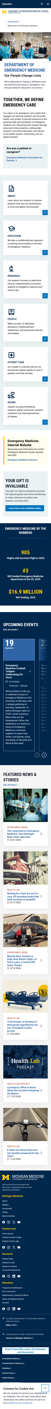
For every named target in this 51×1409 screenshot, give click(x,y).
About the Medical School (13, 1299)
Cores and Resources (11, 1270)
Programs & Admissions (12, 1288)
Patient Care (9, 1228)
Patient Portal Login (10, 1241)
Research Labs (8, 1263)
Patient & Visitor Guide (11, 1237)
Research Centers (9, 1266)
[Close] (45, 1388)
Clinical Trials (7, 1259)
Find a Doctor (7, 1234)
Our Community (9, 1291)
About (4, 1201)
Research (7, 1253)
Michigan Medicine (12, 1196)
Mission (5, 1205)
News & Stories (8, 1216)
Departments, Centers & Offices (15, 1295)
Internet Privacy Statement (19, 1403)
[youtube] (18, 1222)
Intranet (5, 1303)
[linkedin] (13, 1276)
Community (7, 1208)
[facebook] (3, 1222)
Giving (4, 1212)
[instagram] (8, 1222)
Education (7, 1282)
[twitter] (13, 1222)
